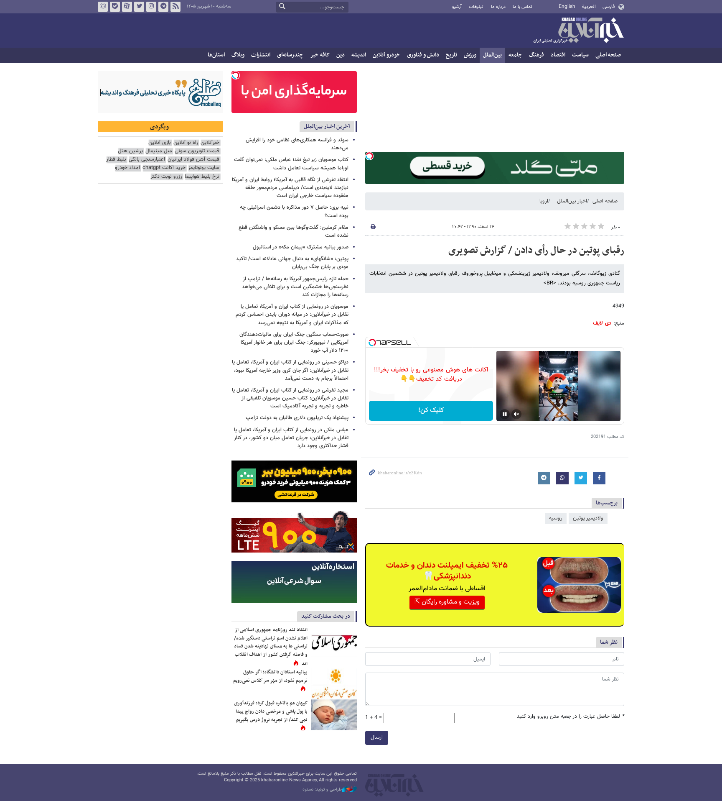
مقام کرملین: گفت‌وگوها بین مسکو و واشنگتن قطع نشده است (293, 231)
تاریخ (451, 55)
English (567, 6)
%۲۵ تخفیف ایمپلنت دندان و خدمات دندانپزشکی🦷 (447, 571)
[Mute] (516, 414)
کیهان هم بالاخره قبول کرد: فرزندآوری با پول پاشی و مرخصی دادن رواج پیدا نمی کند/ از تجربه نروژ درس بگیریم (271, 711)
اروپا (543, 201)
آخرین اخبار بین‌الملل (327, 126)
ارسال (377, 737)
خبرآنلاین (578, 31)
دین (340, 55)
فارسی (609, 6)
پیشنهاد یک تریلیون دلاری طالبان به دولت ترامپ (297, 418)
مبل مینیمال (158, 151)
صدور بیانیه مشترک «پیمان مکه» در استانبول (300, 247)
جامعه (515, 55)
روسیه (555, 518)
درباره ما (498, 6)
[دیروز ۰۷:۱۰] (334, 641)
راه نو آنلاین (185, 143)
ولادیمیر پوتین (588, 518)
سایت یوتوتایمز (203, 168)
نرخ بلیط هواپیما (202, 177)
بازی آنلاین (159, 143)
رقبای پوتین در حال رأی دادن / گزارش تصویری (536, 250)
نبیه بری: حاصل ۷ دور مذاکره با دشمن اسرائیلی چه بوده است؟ (294, 211)
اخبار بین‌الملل (572, 201)
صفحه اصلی (608, 55)
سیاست (580, 55)
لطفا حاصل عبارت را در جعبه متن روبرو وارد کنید (570, 717)
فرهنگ (536, 55)
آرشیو (457, 6)
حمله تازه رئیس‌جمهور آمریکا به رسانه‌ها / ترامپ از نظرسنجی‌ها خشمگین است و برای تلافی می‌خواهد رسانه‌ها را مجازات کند (295, 287)
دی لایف (602, 323)
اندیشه (358, 55)
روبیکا (103, 7)
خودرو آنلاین (386, 55)
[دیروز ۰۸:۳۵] (334, 714)
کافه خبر (320, 55)
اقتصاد (558, 55)
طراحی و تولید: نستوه (322, 789)
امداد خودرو (127, 168)
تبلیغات (476, 6)
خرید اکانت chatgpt (164, 168)
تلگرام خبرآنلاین (163, 7)
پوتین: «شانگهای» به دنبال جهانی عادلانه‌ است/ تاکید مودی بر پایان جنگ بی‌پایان (292, 263)
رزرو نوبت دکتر (166, 177)
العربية (589, 6)
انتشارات (260, 55)
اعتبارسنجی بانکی (147, 160)
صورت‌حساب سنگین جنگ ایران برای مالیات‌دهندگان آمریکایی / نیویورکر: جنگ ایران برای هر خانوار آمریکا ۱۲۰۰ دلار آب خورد (293, 342)
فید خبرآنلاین (175, 7)
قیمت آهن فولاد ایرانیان (193, 160)
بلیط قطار (116, 160)
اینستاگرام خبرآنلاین (151, 7)
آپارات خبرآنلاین (127, 7)
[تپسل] (369, 156)
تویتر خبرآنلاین (139, 7)
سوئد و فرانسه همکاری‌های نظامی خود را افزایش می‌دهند (297, 144)
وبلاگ (237, 55)
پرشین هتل (130, 151)
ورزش (470, 55)
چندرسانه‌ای (290, 55)
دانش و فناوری (423, 55)
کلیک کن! (431, 410)
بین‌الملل (492, 55)
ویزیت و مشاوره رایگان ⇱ (447, 602)
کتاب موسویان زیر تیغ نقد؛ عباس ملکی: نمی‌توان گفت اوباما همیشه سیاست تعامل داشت (291, 164)
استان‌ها (216, 55)
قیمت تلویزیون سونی (197, 151)
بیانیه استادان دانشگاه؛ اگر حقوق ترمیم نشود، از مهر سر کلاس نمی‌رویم (270, 676)
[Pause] (505, 414)
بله (115, 7)
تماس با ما (522, 6)
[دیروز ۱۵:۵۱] (334, 683)
